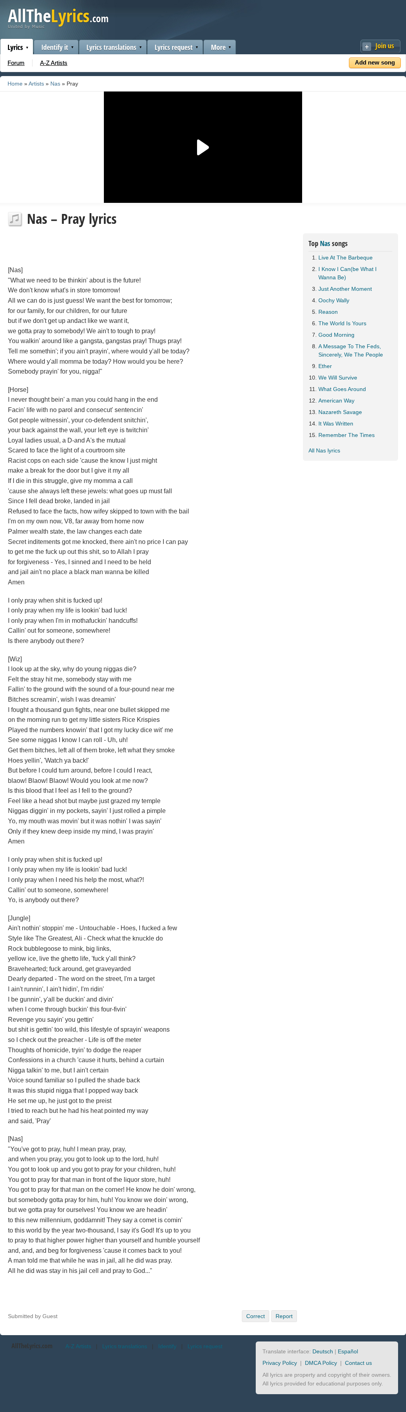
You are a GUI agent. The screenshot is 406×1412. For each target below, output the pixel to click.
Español (348, 1351)
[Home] (58, 27)
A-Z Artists (53, 62)
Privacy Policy (279, 1363)
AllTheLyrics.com (31, 1345)
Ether (325, 366)
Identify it (54, 47)
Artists (36, 83)
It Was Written (335, 423)
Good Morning (336, 335)
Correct (255, 1316)
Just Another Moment (345, 289)
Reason (328, 312)
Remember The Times (346, 435)
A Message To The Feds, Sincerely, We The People (350, 350)
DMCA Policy (321, 1363)
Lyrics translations (111, 47)
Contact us (358, 1363)
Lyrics (15, 47)
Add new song (375, 62)
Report (284, 1316)
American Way (336, 400)
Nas (55, 83)
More (218, 47)
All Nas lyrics (324, 450)
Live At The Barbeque (345, 257)
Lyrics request (174, 47)
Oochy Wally (333, 300)
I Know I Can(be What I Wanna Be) (347, 273)
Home (15, 83)
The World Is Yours (342, 323)
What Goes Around (342, 389)
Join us (384, 45)
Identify (167, 1346)
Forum (16, 62)
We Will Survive (337, 377)
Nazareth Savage (340, 412)
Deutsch (322, 1351)
